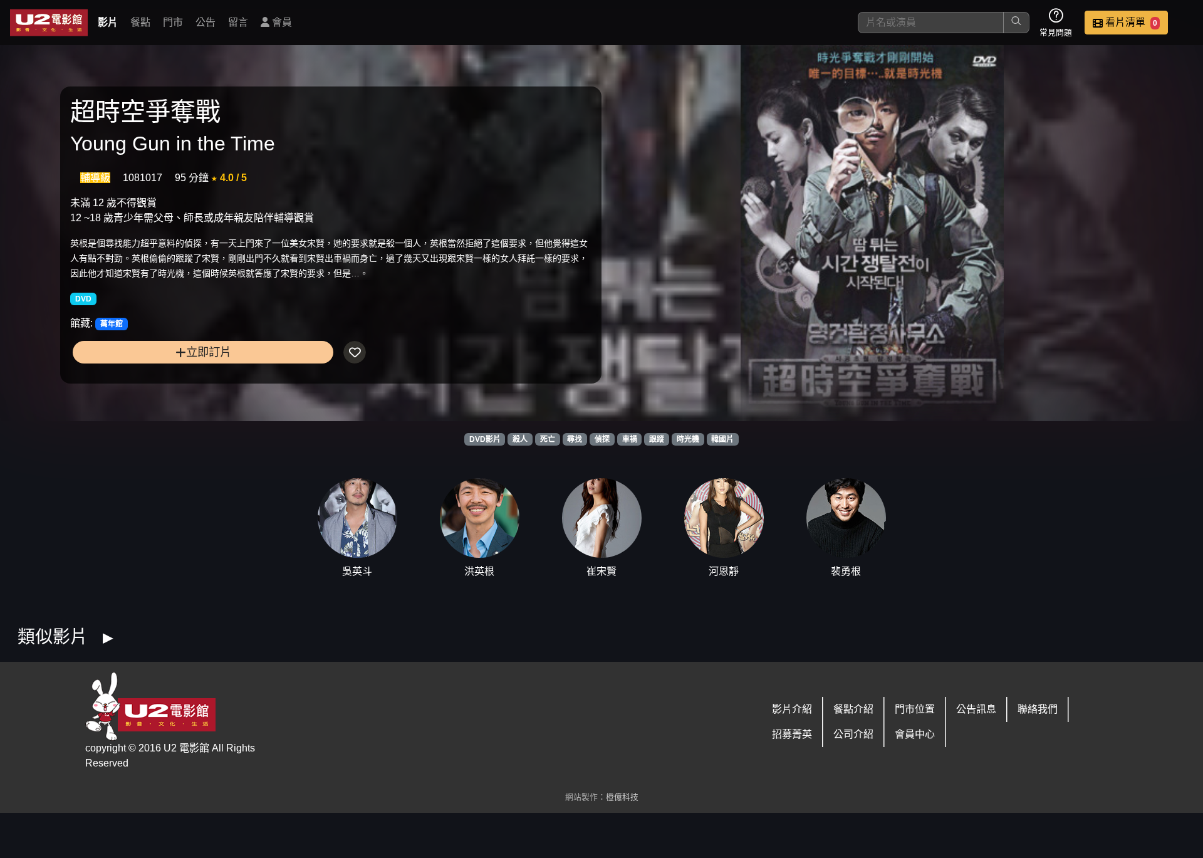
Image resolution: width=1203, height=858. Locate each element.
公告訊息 (976, 709)
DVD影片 (485, 439)
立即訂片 (208, 351)
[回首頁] (49, 22)
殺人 (520, 439)
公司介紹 (853, 734)
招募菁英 (792, 734)
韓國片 (722, 439)
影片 (108, 22)
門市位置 (915, 709)
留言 (238, 22)
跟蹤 (656, 439)
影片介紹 (792, 709)
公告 (205, 22)
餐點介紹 (853, 709)
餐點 (140, 22)
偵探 (602, 439)
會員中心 (915, 734)
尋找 (574, 439)
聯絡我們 (1038, 709)
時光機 (688, 439)
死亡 (547, 439)
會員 (280, 22)
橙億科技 (622, 797)
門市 (173, 22)
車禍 (629, 439)
